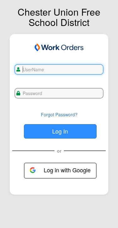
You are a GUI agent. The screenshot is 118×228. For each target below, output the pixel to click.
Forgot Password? (59, 114)
